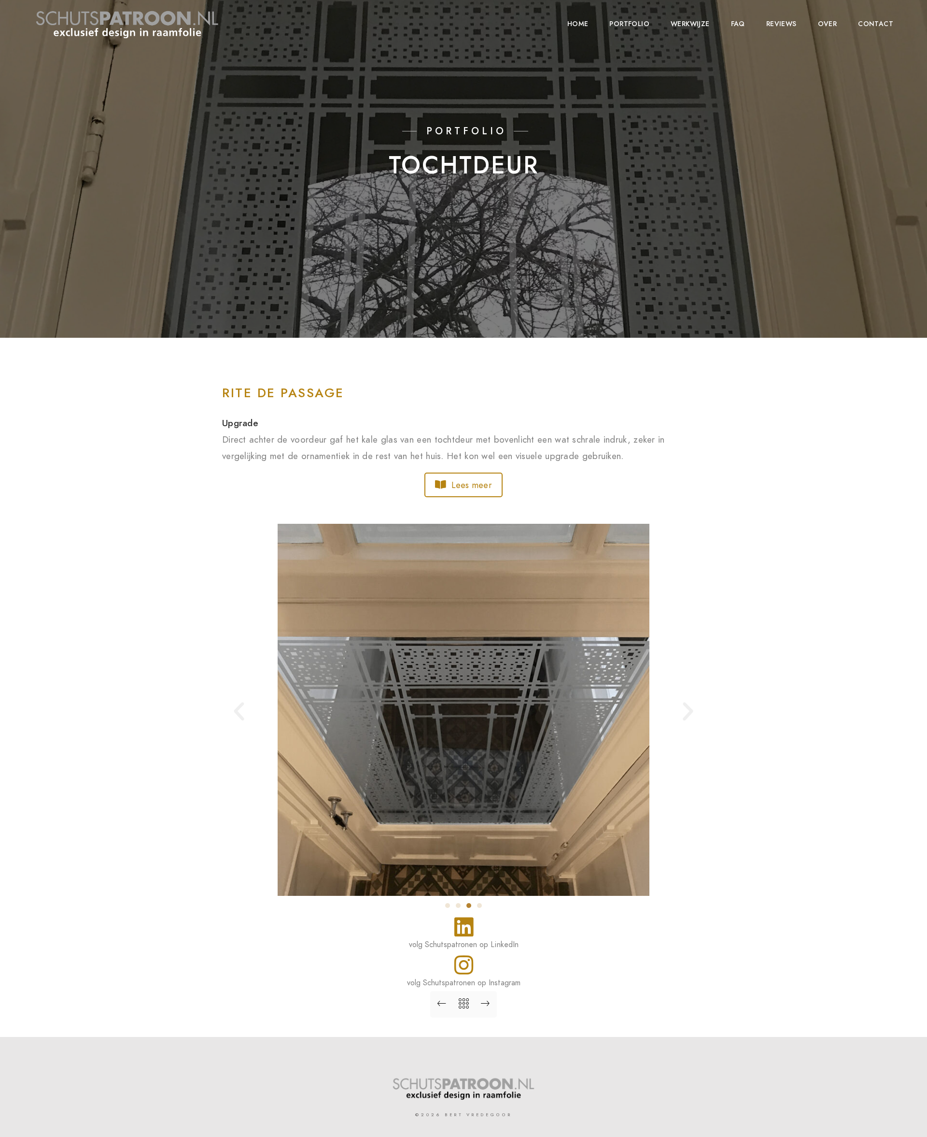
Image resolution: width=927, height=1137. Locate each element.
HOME (578, 24)
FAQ (738, 24)
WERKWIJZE (690, 24)
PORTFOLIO (629, 24)
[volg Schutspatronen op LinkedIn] (464, 927)
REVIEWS (781, 24)
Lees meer (471, 485)
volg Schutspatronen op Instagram (463, 983)
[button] (239, 712)
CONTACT (875, 24)
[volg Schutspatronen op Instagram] (464, 965)
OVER (827, 24)
